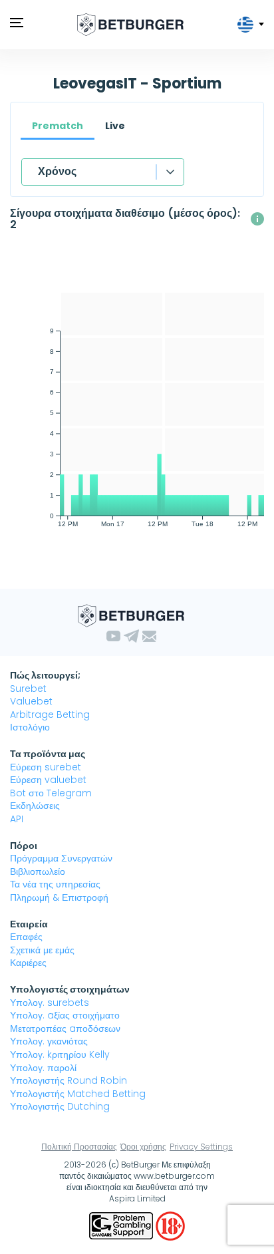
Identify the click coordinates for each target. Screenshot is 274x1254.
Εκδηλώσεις (35, 805)
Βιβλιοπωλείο (37, 871)
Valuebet (31, 701)
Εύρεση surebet (45, 767)
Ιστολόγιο (30, 727)
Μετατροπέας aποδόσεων (65, 1028)
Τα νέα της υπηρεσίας (55, 884)
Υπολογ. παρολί (43, 1067)
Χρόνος (57, 171)
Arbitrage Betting (50, 714)
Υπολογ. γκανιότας (49, 1041)
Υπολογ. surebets (49, 1002)
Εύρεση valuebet (48, 779)
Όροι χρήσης (143, 1146)
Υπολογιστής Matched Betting (78, 1093)
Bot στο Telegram (51, 793)
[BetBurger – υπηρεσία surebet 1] (130, 24)
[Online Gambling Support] (122, 1225)
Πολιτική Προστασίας (79, 1146)
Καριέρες (28, 962)
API (16, 819)
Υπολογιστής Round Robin (68, 1080)
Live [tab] (115, 125)
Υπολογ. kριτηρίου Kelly (60, 1054)
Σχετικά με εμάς (42, 950)
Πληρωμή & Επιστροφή (59, 897)
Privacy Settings (201, 1146)
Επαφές (26, 936)
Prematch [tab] (57, 125)
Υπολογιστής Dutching (60, 1106)
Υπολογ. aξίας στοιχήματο (65, 1015)
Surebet (28, 688)
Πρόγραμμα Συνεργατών (61, 858)
